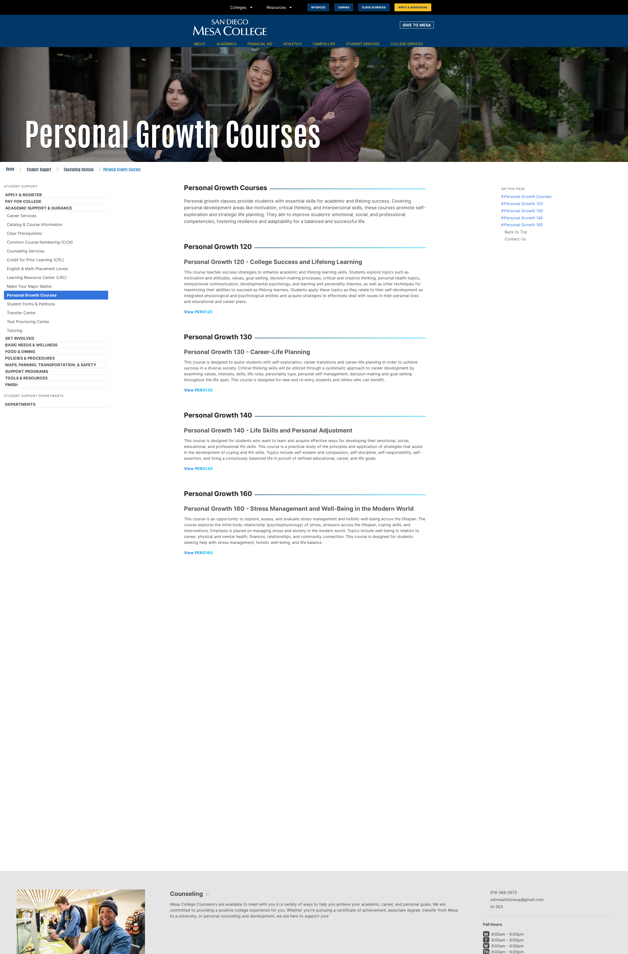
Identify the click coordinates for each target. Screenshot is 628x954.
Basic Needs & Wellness (31, 344)
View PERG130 (198, 390)
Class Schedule (374, 7)
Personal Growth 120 (523, 203)
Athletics (292, 44)
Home (10, 168)
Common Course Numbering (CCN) (40, 242)
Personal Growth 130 (523, 210)
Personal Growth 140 (523, 217)
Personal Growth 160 (523, 224)
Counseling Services (79, 169)
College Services (407, 44)
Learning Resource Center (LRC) (37, 277)
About (200, 44)
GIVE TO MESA (417, 25)
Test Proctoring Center (28, 321)
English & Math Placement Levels (37, 268)
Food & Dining (20, 351)
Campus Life (324, 44)
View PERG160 (198, 552)
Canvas (343, 7)
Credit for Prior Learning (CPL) (35, 259)
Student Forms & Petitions (31, 303)
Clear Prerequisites (24, 233)
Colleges (242, 7)
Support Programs (26, 371)
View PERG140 (198, 468)
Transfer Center (21, 312)
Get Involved (19, 338)
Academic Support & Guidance (38, 208)
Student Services (362, 44)
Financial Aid (260, 44)
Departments (20, 404)
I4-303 (496, 906)
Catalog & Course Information (34, 224)
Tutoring (14, 330)
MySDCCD (318, 7)
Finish (11, 384)
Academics (226, 44)
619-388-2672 (503, 892)
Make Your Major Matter (29, 286)
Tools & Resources (26, 378)
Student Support (39, 169)
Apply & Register (23, 194)
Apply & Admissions (412, 7)
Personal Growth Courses (32, 295)
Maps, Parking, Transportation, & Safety (50, 364)
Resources (280, 7)
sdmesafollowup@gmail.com (517, 899)
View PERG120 (198, 311)
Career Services (21, 215)
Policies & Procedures (30, 358)
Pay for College (23, 201)
